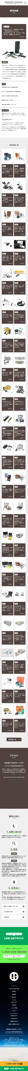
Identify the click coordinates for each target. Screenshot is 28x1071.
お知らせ (14, 1010)
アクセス (14, 1000)
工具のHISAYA (14, 1018)
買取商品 (14, 991)
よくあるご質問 (14, 1008)
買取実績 (14, 994)
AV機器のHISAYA (14, 1021)
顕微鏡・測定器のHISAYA (14, 1024)
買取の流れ (14, 997)
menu (25, 2)
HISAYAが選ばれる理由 (14, 988)
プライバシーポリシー (14, 1013)
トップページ (14, 986)
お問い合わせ (14, 1002)
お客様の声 (14, 1005)
